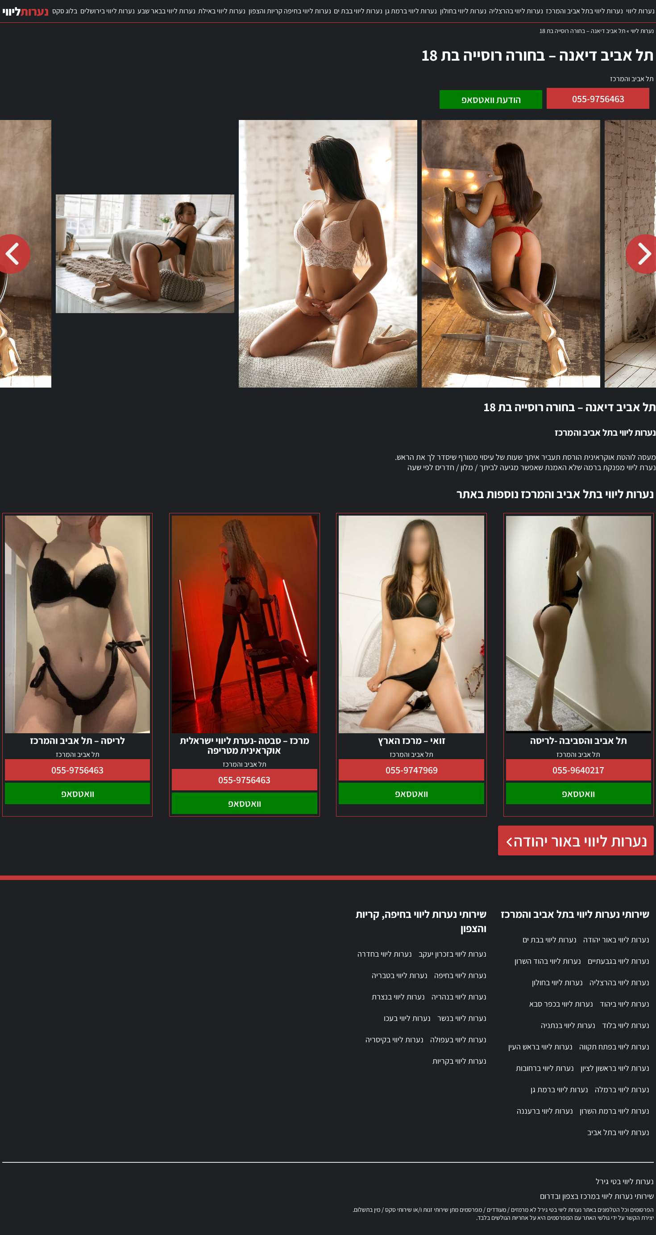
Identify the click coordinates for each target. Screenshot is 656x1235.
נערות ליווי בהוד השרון (548, 961)
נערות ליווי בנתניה (568, 1025)
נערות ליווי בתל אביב (618, 1132)
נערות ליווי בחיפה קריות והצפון (290, 11)
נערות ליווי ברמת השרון (614, 1111)
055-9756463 (598, 98)
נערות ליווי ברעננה (545, 1111)
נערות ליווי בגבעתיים (618, 961)
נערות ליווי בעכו (407, 1018)
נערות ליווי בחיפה (460, 975)
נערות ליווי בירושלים (107, 11)
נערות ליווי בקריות (459, 1061)
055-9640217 (578, 770)
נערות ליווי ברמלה (622, 1089)
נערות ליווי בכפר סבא (561, 1004)
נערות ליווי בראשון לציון (615, 1068)
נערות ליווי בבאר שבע (166, 11)
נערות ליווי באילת (221, 11)
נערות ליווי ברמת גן (411, 11)
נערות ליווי (640, 11)
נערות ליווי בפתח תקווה (614, 1046)
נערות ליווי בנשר (461, 1018)
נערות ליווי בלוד (625, 1025)
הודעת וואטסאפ (491, 99)
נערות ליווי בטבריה (400, 975)
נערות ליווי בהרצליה (516, 11)
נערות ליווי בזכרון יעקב (452, 954)
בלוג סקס (64, 11)
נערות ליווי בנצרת (398, 996)
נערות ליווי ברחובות (545, 1068)
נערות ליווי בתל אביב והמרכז (584, 11)
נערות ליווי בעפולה (458, 1039)
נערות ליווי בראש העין (540, 1046)
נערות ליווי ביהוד (624, 1004)
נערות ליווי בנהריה (459, 996)
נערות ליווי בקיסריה (394, 1039)
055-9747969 (412, 770)
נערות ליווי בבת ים (358, 11)
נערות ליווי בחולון (463, 11)
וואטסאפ (578, 793)
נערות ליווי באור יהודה (580, 840)
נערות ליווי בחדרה (384, 954)
